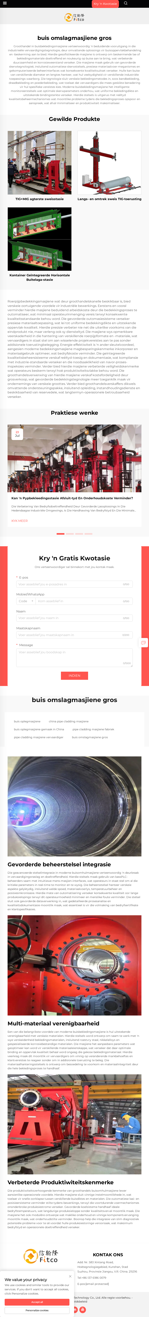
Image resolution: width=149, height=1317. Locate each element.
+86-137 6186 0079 (94, 1277)
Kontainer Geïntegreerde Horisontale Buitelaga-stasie (40, 277)
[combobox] (26, 601)
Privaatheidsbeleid (74, 1301)
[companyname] (74, 17)
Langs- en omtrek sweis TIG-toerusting (109, 199)
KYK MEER (19, 521)
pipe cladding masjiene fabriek (93, 729)
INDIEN (74, 675)
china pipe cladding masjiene (68, 721)
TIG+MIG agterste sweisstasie (40, 199)
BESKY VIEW (39, 162)
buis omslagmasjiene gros (90, 737)
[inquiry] (143, 642)
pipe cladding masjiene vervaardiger (38, 737)
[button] (60, 534)
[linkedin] (74, 1310)
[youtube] (82, 1310)
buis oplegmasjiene (27, 721)
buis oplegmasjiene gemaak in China (39, 729)
